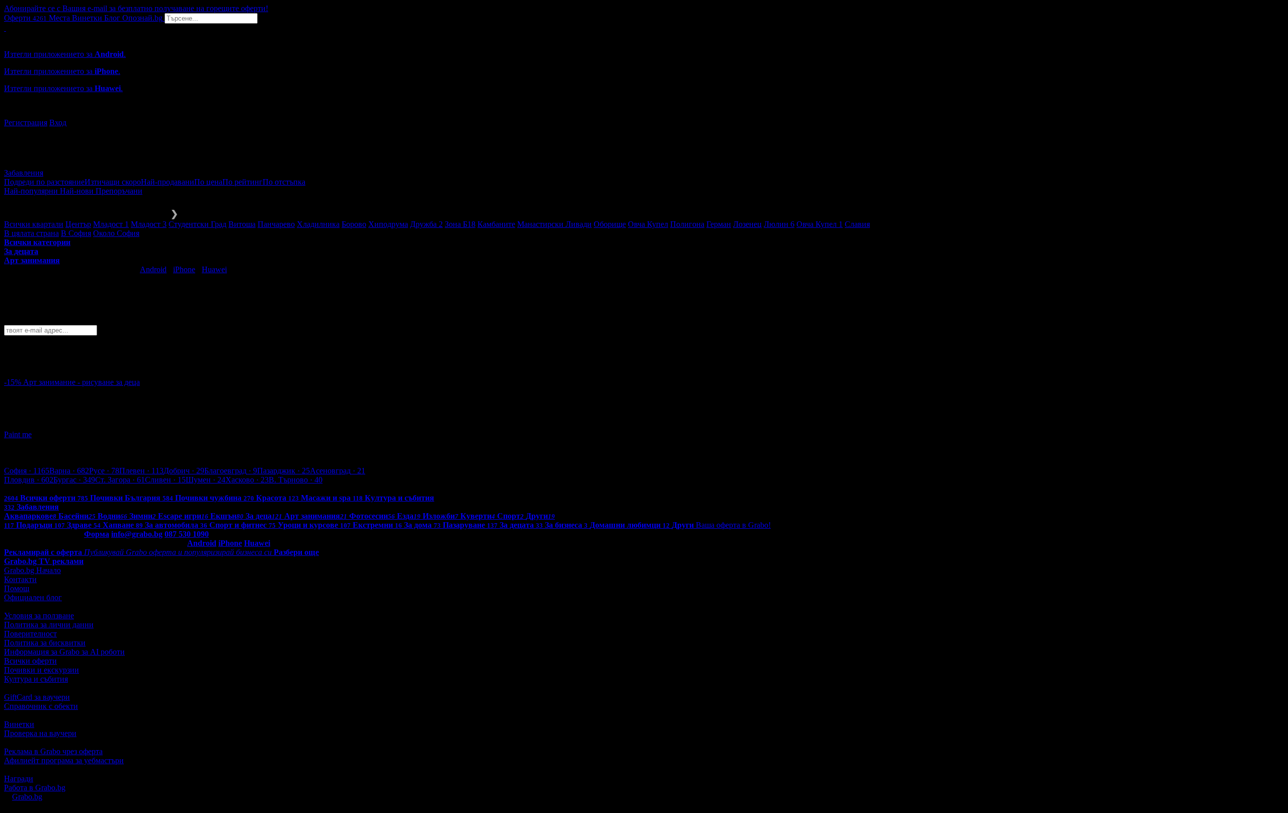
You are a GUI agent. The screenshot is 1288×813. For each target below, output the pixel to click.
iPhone (184, 269)
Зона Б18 (460, 224)
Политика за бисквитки (45, 642)
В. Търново (296, 479)
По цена (208, 182)
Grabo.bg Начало (32, 570)
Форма (96, 534)
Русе (104, 470)
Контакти (20, 579)
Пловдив (28, 479)
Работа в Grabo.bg (34, 787)
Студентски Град (197, 224)
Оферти (25, 18)
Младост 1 (111, 224)
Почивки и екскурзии (41, 670)
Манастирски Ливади (554, 224)
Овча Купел (648, 224)
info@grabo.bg (137, 534)
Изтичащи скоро (113, 182)
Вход (57, 122)
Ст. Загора (120, 479)
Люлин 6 (779, 224)
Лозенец (747, 224)
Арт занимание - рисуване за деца (81, 382)
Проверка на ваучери (40, 733)
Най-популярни (32, 191)
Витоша (242, 224)
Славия (857, 224)
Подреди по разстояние (44, 182)
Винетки (19, 724)
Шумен (205, 479)
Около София (116, 233)
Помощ (16, 588)
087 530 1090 (187, 534)
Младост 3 (149, 224)
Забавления (23, 173)
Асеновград (337, 470)
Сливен (165, 479)
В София (76, 233)
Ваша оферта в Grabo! (733, 525)
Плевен (141, 470)
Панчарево (276, 224)
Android (153, 269)
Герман (718, 224)
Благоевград (230, 470)
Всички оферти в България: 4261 (60, 488)
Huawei (214, 269)
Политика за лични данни (49, 624)
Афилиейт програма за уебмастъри (64, 760)
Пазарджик (283, 470)
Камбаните (496, 224)
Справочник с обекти (41, 706)
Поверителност (30, 633)
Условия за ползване (39, 615)
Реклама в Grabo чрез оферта (53, 751)
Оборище (610, 224)
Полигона (687, 224)
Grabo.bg (27, 796)
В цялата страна (31, 233)
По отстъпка (284, 182)
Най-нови (78, 191)
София (26, 470)
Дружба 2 (426, 224)
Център (78, 224)
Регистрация (25, 122)
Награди (18, 778)
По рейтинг (242, 182)
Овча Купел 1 (819, 224)
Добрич (184, 470)
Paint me (18, 434)
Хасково (247, 479)
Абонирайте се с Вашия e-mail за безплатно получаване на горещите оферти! (136, 8)
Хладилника (318, 224)
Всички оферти (30, 661)
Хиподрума (388, 224)
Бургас (74, 479)
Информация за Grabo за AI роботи (64, 651)
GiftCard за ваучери (37, 697)
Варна (69, 470)
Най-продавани (167, 182)
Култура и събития (36, 679)
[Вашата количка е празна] (5, 28)
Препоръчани (119, 191)
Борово (354, 224)
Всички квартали (33, 224)
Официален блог (33, 597)
